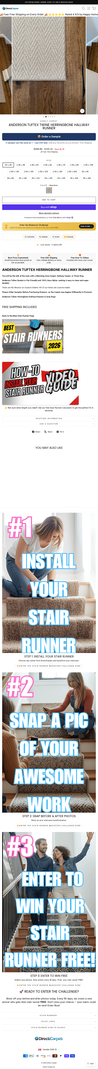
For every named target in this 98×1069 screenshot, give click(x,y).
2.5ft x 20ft (72, 171)
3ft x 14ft (48, 178)
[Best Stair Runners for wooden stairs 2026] (49, 336)
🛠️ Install (55, 237)
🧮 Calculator (29, 237)
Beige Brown (49, 190)
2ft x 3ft (8, 165)
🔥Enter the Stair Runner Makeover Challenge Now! (49, 666)
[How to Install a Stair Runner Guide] (49, 383)
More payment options (49, 213)
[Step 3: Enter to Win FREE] (49, 902)
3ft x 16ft (61, 178)
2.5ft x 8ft (74, 165)
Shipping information (49, 418)
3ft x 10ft (23, 178)
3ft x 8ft (10, 178)
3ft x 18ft (74, 178)
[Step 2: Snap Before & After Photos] (49, 742)
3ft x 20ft (87, 178)
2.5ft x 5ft (34, 165)
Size (49, 160)
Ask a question (49, 424)
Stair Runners (48, 1015)
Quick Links (48, 1021)
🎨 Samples (43, 237)
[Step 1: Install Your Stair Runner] (49, 583)
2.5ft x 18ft (57, 171)
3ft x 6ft (85, 171)
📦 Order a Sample (49, 136)
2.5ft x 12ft (14, 171)
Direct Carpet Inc (49, 1067)
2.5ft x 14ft (28, 171)
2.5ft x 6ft (47, 165)
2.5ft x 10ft (88, 165)
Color (49, 185)
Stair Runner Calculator (61, 408)
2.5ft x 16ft (43, 171)
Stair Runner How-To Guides (48, 1027)
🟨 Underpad (68, 237)
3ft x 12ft (36, 178)
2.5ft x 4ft (21, 165)
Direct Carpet (49, 121)
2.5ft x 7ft (61, 165)
